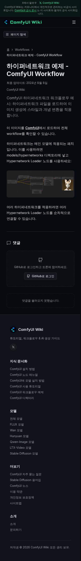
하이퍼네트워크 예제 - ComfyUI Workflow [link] (34, 55)
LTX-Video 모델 (20, 447)
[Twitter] (13, 347)
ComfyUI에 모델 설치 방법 (27, 380)
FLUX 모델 (17, 424)
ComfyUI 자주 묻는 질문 (26, 474)
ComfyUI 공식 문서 (26, 10)
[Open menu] (74, 22)
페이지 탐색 (18, 34)
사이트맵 (16, 503)
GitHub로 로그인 (43, 276)
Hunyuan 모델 (19, 436)
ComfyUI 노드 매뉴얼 (24, 374)
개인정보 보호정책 (22, 497)
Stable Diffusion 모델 (24, 453)
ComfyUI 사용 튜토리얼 (25, 386)
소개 (13, 524)
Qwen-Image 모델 (22, 442)
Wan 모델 (16, 430)
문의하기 (16, 529)
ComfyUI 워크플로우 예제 (27, 392)
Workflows (22, 49)
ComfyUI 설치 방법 (22, 369)
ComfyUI (32, 128)
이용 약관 (16, 491)
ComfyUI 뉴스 (19, 485)
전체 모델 (16, 418)
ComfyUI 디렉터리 (22, 398)
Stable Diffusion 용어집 (25, 480)
